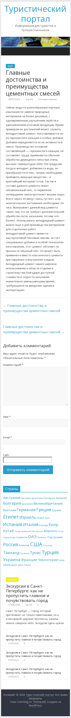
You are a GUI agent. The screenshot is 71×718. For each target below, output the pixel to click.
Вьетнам (9, 510)
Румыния (24, 545)
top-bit (29, 99)
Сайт (6, 455)
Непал (61, 531)
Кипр (53, 524)
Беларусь (49, 498)
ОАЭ (32, 536)
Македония (37, 531)
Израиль (27, 517)
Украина (11, 559)
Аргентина (37, 498)
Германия (26, 509)
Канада (43, 525)
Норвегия (21, 537)
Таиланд (11, 552)
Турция (50, 552)
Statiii (10, 66)
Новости (12, 579)
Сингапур (47, 545)
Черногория (48, 560)
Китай (8, 530)
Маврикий (26, 531)
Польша (41, 537)
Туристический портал (35, 13)
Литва (17, 531)
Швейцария (10, 564)
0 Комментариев (47, 99)
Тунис (35, 552)
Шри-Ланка (24, 564)
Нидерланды (9, 537)
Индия (40, 517)
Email (7, 437)
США (36, 544)
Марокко (50, 531)
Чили (61, 560)
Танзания (24, 553)
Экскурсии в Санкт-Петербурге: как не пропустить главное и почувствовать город (27, 593)
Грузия (56, 510)
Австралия (11, 497)
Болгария (12, 503)
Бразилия (27, 503)
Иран (47, 518)
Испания (12, 524)
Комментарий (13, 365)
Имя (7, 416)
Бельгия (61, 498)
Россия (10, 544)
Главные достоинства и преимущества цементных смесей (31, 308)
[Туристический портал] (7, 51)
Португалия (55, 537)
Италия (30, 524)
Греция (43, 509)
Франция (29, 559)
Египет (11, 517)
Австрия (26, 498)
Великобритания (48, 503)
